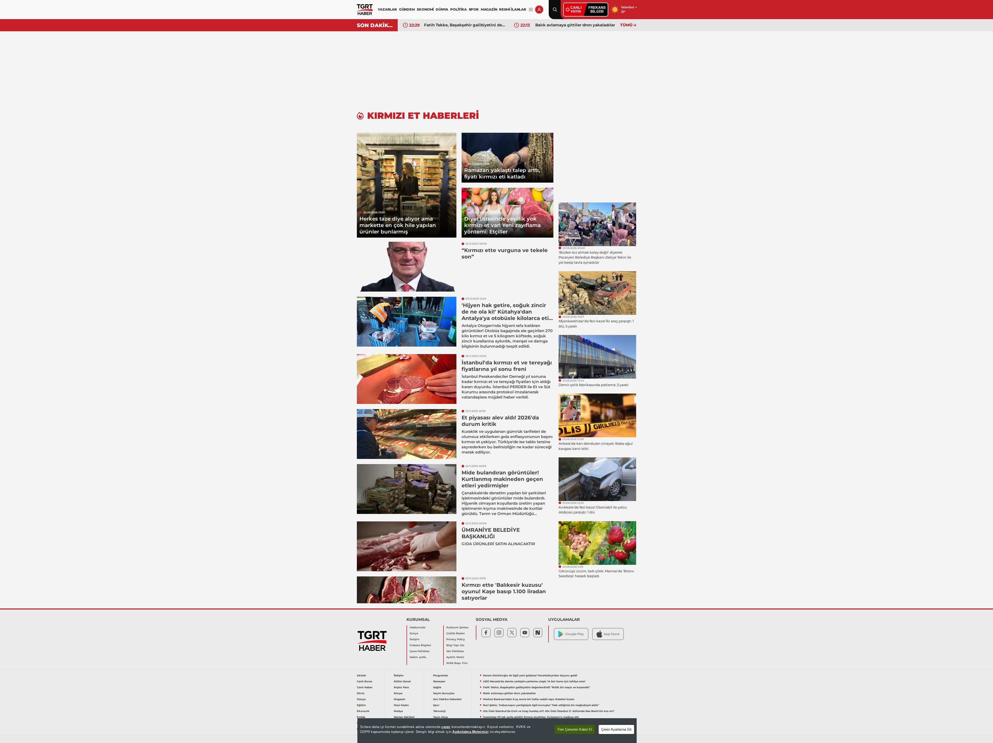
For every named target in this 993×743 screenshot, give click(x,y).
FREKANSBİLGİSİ (597, 9)
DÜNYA (442, 9)
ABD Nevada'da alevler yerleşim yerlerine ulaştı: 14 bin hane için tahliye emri (534, 681)
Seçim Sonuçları (444, 693)
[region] (497, 730)
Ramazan (439, 681)
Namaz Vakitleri (404, 717)
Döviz (360, 693)
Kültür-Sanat (402, 681)
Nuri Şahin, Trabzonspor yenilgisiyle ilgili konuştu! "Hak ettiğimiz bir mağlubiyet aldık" (541, 705)
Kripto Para (401, 687)
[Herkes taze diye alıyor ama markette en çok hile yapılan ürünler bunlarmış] (406, 185)
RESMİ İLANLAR (512, 9)
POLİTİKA (458, 9)
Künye (414, 633)
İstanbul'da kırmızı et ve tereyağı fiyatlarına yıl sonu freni (507, 365)
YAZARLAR (387, 9)
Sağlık (437, 687)
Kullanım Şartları (457, 627)
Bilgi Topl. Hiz (455, 645)
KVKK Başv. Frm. (457, 663)
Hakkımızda (417, 627)
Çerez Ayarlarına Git (616, 729)
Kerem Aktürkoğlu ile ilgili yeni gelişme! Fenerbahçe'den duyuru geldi (530, 675)
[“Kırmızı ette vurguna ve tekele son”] (406, 267)
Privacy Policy (455, 639)
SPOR (474, 9)
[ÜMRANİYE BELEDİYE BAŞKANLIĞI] (406, 546)
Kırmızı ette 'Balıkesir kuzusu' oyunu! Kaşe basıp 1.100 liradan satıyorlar (504, 591)
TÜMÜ (626, 24)
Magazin (399, 699)
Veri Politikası (455, 651)
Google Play (574, 634)
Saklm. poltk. (418, 657)
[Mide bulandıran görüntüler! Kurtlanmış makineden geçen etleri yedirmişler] (406, 489)
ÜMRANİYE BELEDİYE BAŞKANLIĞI (491, 533)
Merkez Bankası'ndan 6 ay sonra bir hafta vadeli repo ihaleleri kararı (528, 699)
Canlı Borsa (364, 681)
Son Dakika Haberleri (447, 699)
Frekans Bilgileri (420, 645)
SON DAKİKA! (375, 25)
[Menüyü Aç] (531, 9)
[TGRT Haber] (365, 9)
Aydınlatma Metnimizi (470, 732)
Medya (398, 711)
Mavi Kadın (401, 705)
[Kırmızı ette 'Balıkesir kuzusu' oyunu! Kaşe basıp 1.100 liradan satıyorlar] (406, 601)
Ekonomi (363, 711)
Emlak (361, 717)
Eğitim (361, 705)
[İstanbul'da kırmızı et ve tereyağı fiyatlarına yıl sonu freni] (406, 379)
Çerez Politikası (420, 651)
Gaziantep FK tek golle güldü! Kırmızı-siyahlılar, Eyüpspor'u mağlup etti (531, 717)
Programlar (440, 675)
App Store (611, 634)
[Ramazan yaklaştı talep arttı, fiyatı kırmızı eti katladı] (507, 158)
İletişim (414, 639)
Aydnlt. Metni (455, 657)
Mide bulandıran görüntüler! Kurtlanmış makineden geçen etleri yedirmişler (502, 479)
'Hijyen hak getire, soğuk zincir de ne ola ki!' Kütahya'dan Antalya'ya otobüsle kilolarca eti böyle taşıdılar (505, 315)
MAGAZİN (489, 9)
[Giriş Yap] (539, 9)
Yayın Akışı (440, 717)
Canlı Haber (364, 687)
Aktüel (361, 675)
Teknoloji (439, 711)
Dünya (361, 699)
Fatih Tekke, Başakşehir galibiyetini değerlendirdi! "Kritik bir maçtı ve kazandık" (465, 24)
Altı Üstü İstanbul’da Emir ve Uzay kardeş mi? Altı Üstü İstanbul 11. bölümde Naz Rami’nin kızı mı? (548, 711)
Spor (436, 705)
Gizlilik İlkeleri (455, 633)
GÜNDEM (407, 9)
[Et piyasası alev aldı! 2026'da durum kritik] (406, 434)
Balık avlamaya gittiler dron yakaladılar (575, 24)
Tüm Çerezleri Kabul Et (574, 729)
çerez (445, 727)
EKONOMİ (425, 9)
